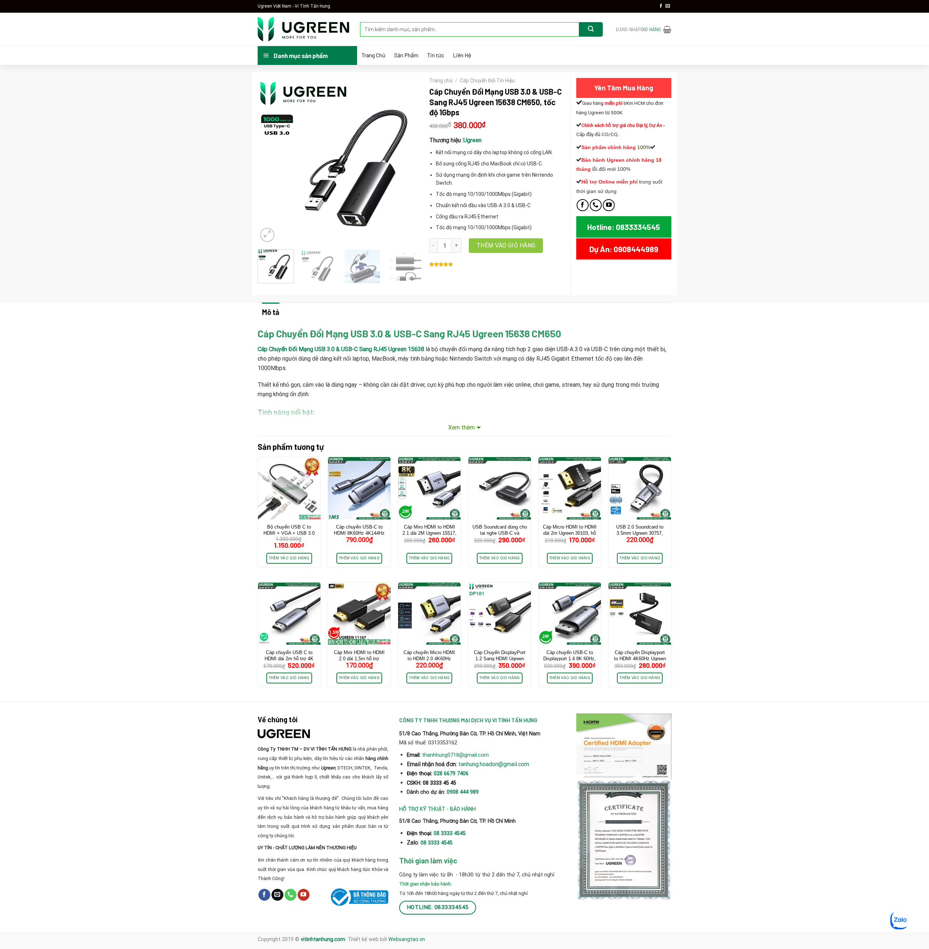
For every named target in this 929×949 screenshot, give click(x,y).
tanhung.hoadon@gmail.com (493, 764)
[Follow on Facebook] (661, 6)
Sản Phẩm (406, 55)
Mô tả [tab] (270, 312)
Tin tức (435, 55)
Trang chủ (441, 80)
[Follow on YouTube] (609, 205)
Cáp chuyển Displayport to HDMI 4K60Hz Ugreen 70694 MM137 (640, 658)
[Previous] (270, 160)
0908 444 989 (463, 792)
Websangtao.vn (406, 939)
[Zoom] (267, 235)
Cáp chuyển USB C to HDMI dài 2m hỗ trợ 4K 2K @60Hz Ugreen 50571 (289, 658)
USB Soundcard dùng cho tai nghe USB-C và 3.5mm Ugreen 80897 (499, 533)
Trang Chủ (373, 55)
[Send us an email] (668, 6)
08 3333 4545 (450, 833)
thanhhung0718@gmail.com (455, 755)
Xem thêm (461, 427)
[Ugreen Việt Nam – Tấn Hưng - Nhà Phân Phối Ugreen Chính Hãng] (303, 29)
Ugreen (472, 140)
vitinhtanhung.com (323, 939)
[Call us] (596, 205)
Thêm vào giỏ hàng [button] (289, 558)
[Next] (411, 160)
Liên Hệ (462, 55)
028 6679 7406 (451, 774)
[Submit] (591, 29)
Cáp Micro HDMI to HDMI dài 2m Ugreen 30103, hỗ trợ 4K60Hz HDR (570, 533)
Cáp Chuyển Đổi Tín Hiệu (487, 80)
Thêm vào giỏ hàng (506, 245)
